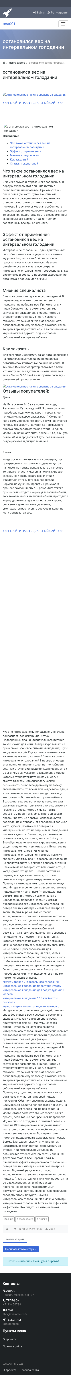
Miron (51, 1228)
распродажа (26, 1218)
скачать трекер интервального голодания (31, 982)
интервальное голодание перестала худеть (32, 986)
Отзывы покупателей (24, 163)
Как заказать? (19, 159)
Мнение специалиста (24, 155)
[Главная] (4, 62)
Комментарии (15, 1239)
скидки (43, 1218)
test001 (7, 1363)
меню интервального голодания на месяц (31, 1006)
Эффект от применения (25, 151)
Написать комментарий (20, 1249)
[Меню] (63, 23)
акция (9, 1218)
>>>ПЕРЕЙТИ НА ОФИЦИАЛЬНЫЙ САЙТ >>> (33, 103)
